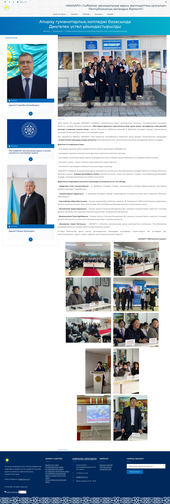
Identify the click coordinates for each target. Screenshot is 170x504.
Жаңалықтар (58, 31)
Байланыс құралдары (85, 459)
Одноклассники (105, 469)
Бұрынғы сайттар (106, 465)
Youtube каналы (105, 467)
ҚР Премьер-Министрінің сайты (57, 471)
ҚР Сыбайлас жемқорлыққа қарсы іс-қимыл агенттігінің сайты (55, 476)
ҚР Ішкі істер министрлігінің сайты (55, 481)
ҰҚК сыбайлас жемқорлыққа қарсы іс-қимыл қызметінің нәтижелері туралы (30, 152)
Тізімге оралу (63, 450)
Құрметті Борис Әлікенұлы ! (22, 231)
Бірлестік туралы (59, 14)
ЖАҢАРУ (46, 31)
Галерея (110, 14)
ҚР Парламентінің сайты (54, 469)
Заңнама (74, 14)
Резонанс (98, 14)
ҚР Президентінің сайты (54, 467)
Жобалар (86, 14)
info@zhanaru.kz (24, 479)
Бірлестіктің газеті (52, 465)
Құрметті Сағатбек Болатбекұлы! (24, 105)
